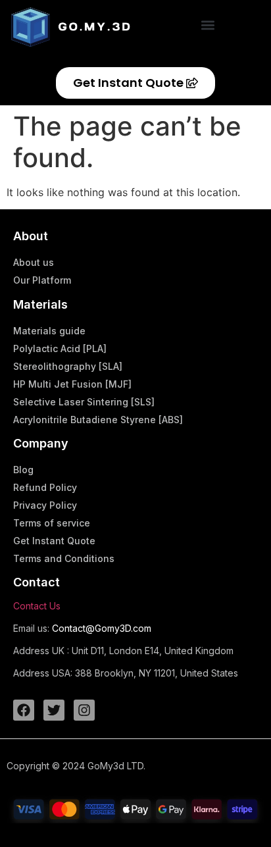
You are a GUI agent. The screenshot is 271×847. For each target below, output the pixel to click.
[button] (208, 25)
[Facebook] (23, 710)
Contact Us (37, 605)
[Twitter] (53, 710)
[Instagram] (84, 710)
